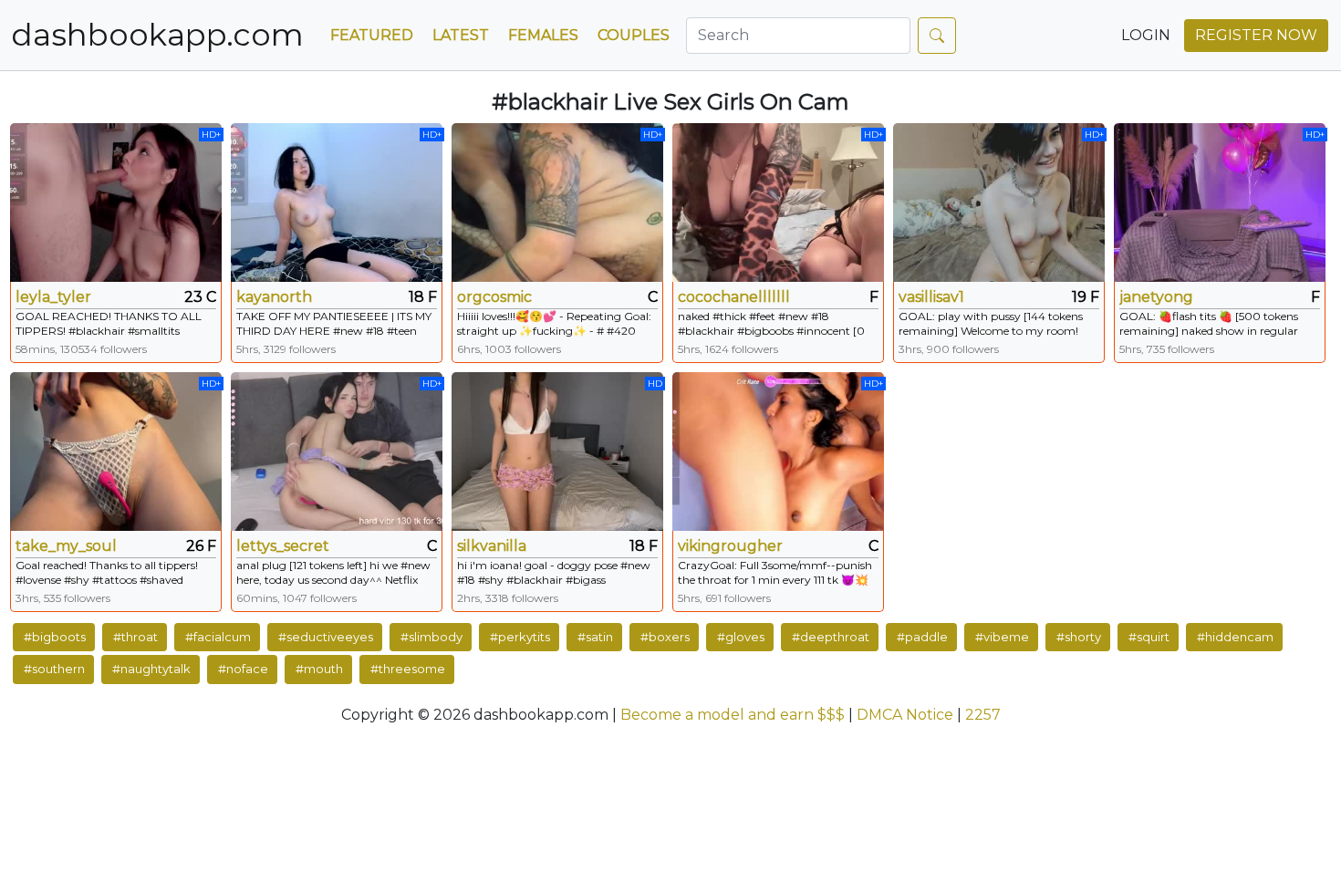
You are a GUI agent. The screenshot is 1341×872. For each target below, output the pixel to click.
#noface (243, 668)
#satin (595, 636)
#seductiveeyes (325, 636)
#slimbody (431, 636)
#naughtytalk (151, 668)
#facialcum (218, 636)
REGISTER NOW (1256, 35)
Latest (460, 35)
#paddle (922, 636)
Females (543, 35)
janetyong (1156, 297)
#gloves (740, 636)
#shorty (1078, 636)
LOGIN (1145, 35)
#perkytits (520, 636)
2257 (983, 714)
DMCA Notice (905, 714)
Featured (371, 35)
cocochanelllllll (734, 297)
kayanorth (274, 297)
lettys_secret (282, 546)
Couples (634, 35)
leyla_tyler (53, 297)
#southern (54, 668)
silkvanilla (491, 546)
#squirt (1148, 636)
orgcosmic (494, 297)
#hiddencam (1235, 636)
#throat (135, 636)
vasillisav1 (931, 297)
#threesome (407, 668)
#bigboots (55, 636)
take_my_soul (66, 546)
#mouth (319, 668)
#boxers (665, 636)
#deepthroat (830, 636)
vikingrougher (730, 546)
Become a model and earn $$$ (732, 714)
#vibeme (1002, 636)
